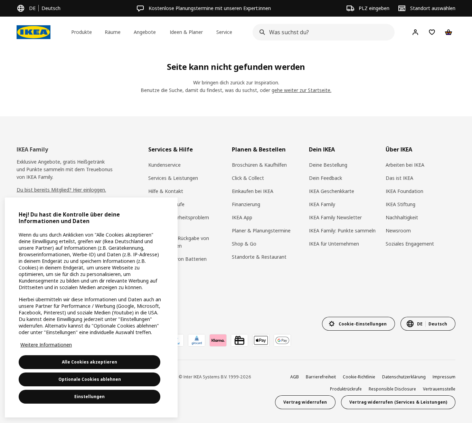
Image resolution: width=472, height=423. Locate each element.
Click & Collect (248, 178)
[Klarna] (218, 340)
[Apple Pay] (261, 340)
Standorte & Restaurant (259, 257)
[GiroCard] (196, 340)
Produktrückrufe (166, 204)
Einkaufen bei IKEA (252, 191)
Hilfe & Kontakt (165, 191)
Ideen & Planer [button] (186, 32)
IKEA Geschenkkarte (331, 191)
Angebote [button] (145, 32)
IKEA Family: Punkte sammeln (342, 230)
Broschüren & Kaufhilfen (259, 165)
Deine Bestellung (328, 165)
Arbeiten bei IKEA (405, 165)
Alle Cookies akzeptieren (89, 362)
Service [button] (224, 32)
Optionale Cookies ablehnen (89, 379)
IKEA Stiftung (400, 204)
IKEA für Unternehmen (334, 243)
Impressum (444, 377)
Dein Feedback (325, 178)
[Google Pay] (282, 340)
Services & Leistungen (173, 178)
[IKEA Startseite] (33, 32)
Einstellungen (89, 396)
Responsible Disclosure (392, 389)
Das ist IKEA (399, 178)
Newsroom (398, 230)
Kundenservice (164, 165)
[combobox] (321, 32)
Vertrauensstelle (439, 389)
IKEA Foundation (404, 191)
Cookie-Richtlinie (359, 377)
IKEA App (242, 217)
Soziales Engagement (410, 243)
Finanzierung (246, 204)
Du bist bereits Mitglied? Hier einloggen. (61, 189)
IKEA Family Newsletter (335, 217)
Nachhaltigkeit (402, 217)
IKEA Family (322, 204)
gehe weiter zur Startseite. (301, 90)
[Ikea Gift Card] (239, 340)
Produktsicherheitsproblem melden (178, 221)
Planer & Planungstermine (261, 230)
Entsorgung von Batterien (177, 259)
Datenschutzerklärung (404, 377)
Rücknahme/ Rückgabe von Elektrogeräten (178, 242)
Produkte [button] (81, 32)
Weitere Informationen (46, 344)
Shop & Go (244, 243)
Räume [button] (113, 32)
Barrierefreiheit (321, 377)
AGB (294, 377)
